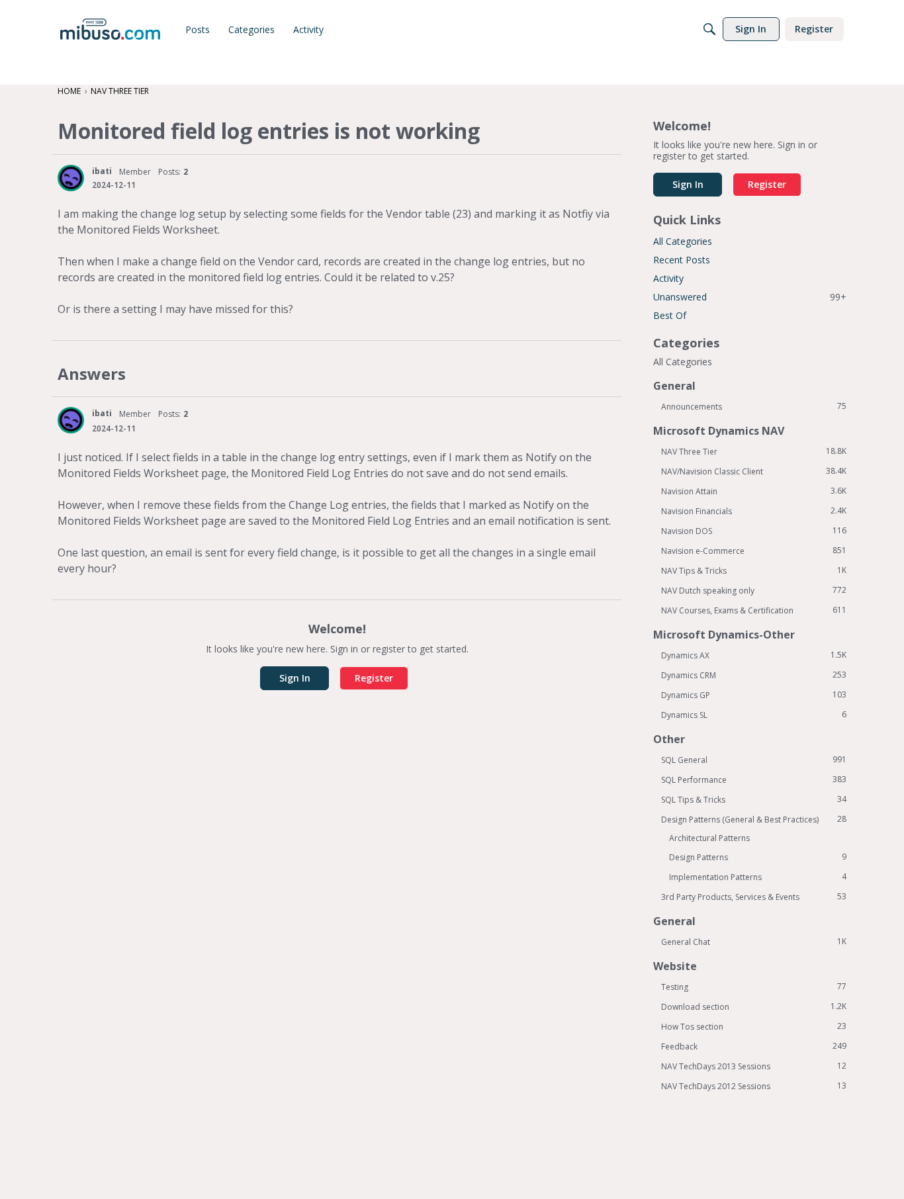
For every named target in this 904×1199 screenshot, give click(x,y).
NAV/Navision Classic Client (753, 471)
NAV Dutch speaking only (753, 590)
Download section (753, 1006)
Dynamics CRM (753, 675)
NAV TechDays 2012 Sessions (753, 1086)
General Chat (753, 942)
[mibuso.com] (110, 29)
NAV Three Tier (753, 451)
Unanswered (749, 296)
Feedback (753, 1046)
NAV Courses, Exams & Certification (753, 610)
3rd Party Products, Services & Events (753, 897)
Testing (753, 987)
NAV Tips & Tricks (753, 570)
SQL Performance (753, 779)
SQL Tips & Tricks (753, 799)
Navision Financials (753, 511)
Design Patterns (757, 857)
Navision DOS (753, 531)
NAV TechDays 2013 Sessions (753, 1066)
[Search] (709, 29)
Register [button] (374, 678)
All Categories (682, 241)
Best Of (669, 315)
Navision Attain (753, 491)
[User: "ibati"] (71, 178)
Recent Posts (681, 259)
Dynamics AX (753, 655)
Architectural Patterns (709, 838)
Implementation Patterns (757, 877)
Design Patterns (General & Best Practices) (753, 819)
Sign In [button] (294, 678)
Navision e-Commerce (753, 550)
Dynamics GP (753, 695)
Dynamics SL (753, 715)
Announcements (753, 406)
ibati (102, 171)
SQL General (753, 760)
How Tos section (753, 1026)
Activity (668, 278)
